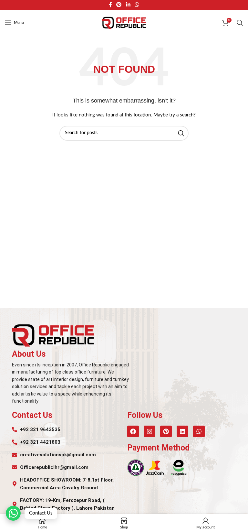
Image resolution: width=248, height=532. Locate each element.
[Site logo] (124, 22)
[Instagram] (149, 431)
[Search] (239, 22)
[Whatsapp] (199, 431)
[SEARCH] (181, 133)
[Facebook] (133, 431)
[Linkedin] (182, 431)
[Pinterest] (166, 431)
